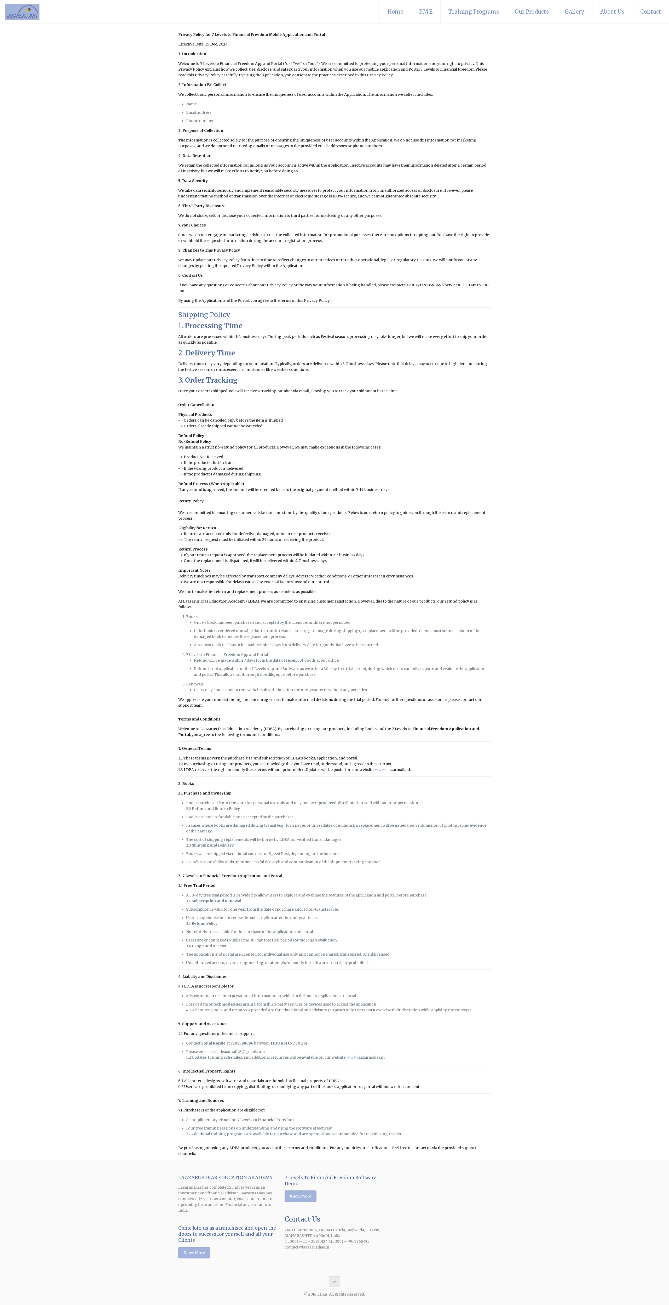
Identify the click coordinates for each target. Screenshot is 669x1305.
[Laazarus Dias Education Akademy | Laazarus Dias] (22, 12)
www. (380, 769)
